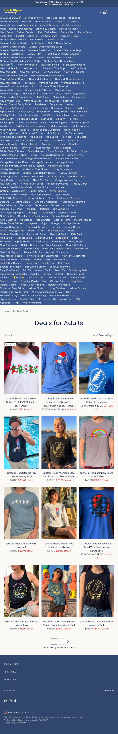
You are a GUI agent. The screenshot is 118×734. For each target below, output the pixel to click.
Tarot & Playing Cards (12, 230)
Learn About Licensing (33, 295)
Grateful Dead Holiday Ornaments (55, 57)
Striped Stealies (26, 32)
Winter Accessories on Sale (47, 292)
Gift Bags (32, 212)
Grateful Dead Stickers (12, 46)
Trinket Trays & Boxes (12, 151)
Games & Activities (37, 227)
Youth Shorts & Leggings (46, 129)
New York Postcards (40, 79)
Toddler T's (6, 126)
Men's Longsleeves (72, 25)
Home (7, 311)
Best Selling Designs (11, 263)
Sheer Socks (43, 111)
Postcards (25, 205)
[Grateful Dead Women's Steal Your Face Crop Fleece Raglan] (59, 442)
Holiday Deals (75, 281)
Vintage (55, 223)
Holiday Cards (80, 183)
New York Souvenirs (51, 245)
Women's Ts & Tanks (66, 21)
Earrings (33, 108)
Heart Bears (6, 32)
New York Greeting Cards (69, 79)
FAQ (77, 299)
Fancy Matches (36, 151)
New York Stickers (10, 82)
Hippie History (8, 299)
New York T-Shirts (10, 68)
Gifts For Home (62, 219)
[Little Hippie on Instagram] (10, 701)
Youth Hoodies (43, 21)
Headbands (79, 115)
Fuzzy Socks (60, 111)
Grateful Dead (27, 299)
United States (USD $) (17, 712)
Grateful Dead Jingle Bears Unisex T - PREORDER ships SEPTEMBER (21, 402)
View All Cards (44, 187)
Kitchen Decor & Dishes (13, 155)
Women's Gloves (32, 100)
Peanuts (25, 259)
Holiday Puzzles (77, 288)
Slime (41, 230)
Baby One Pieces (55, 17)
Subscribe (108, 690)
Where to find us (31, 302)
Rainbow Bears (49, 36)
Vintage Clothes (72, 223)
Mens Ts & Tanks (48, 25)
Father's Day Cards (57, 183)
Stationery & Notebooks (13, 274)
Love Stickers (62, 194)
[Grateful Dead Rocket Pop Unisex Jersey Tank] (21, 442)
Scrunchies (62, 115)
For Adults (29, 82)
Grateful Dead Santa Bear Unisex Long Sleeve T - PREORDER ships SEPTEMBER (59, 402)
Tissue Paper (48, 212)
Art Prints (72, 151)
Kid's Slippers (54, 133)
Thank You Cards (42, 180)
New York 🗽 (7, 64)
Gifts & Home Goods (59, 43)
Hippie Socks (7, 111)
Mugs (84, 151)
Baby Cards (6, 180)
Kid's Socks (52, 136)
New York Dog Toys (24, 140)
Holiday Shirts (35, 288)
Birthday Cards (56, 176)
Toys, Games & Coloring (13, 136)
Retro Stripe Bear (47, 32)
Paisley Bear (68, 32)
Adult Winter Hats (10, 100)
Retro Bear (64, 263)
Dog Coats (80, 136)
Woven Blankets (8, 144)
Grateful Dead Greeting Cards (45, 46)
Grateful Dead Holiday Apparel (62, 54)
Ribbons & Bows (68, 212)
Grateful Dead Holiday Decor (39, 173)
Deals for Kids (35, 277)
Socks (68, 108)
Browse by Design (46, 28)
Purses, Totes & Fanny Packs (15, 104)
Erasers (55, 205)
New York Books (51, 71)
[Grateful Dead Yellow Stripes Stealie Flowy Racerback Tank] (59, 591)
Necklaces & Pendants (12, 108)
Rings (45, 108)
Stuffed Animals (74, 133)
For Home (73, 140)
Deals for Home (8, 281)
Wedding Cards (77, 176)
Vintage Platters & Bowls (38, 158)
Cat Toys (43, 140)
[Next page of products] (68, 642)
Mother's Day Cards (32, 183)
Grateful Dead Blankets (13, 50)
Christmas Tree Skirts (35, 169)
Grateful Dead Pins (39, 50)
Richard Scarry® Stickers (13, 194)
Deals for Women (56, 277)
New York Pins (31, 248)
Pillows (33, 155)
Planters (25, 147)
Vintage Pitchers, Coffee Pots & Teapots (22, 165)
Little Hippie (26, 717)
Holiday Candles (56, 288)
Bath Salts (46, 118)
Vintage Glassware (10, 158)
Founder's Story (8, 295)
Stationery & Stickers (68, 198)
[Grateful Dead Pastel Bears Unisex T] (21, 513)
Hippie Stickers (37, 190)
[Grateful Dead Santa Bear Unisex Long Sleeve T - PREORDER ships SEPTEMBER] (59, 368)
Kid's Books (36, 136)
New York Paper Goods (13, 79)
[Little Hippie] (13, 11)
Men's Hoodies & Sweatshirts (16, 28)
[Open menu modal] (112, 11)
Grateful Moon (55, 39)
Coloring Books (71, 227)
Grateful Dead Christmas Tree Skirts (20, 61)
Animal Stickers (58, 190)
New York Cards (9, 183)
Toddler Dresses (80, 126)
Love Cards (23, 180)
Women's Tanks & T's (72, 82)
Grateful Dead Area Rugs (67, 50)
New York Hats (32, 68)
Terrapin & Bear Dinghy (13, 39)
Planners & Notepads (45, 201)
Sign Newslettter (62, 299)
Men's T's (60, 270)
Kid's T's (26, 270)
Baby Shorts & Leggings (54, 122)
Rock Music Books (36, 234)
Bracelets (56, 108)
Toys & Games (8, 219)
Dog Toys (5, 140)
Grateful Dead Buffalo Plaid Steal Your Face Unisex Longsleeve (97, 547)
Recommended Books (62, 295)
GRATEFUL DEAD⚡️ (10, 17)
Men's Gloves (52, 100)
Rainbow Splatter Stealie (13, 43)
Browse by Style (34, 17)
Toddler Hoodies (9, 21)
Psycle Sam (84, 32)
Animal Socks (25, 111)
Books (31, 230)
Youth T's (24, 129)
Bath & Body (7, 118)
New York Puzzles (29, 71)
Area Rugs (47, 144)
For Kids (73, 118)
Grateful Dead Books (11, 54)
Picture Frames (41, 147)
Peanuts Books (24, 237)
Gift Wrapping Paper (11, 212)
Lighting (61, 144)
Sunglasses (56, 104)
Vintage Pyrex (75, 155)
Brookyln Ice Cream (35, 266)
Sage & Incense (62, 147)
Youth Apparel (8, 129)
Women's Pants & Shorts (38, 90)
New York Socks (77, 68)
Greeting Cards (8, 176)
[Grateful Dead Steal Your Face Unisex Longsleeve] (96, 368)
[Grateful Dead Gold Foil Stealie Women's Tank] (96, 591)
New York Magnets (74, 71)
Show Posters (55, 151)
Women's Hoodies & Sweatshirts (18, 25)
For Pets (66, 136)
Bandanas (40, 104)
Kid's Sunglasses (9, 133)
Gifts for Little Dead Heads (33, 216)
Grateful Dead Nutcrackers (59, 61)
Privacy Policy (10, 723)
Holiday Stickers (35, 198)
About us (5, 302)
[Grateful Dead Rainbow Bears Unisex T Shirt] (96, 442)
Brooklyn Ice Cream (74, 64)
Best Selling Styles (60, 266)
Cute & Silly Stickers (11, 198)
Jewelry (70, 104)
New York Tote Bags (54, 68)
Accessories (79, 97)
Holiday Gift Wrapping (32, 284)
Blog (68, 292)
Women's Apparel (48, 82)
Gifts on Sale (57, 281)
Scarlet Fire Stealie (26, 36)
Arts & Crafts (70, 205)
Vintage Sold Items (58, 165)
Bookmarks (41, 205)
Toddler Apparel (80, 122)
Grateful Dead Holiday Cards (16, 57)
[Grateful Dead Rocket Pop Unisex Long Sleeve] (59, 513)
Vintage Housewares (52, 155)
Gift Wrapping (61, 208)
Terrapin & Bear (69, 36)
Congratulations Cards (68, 180)
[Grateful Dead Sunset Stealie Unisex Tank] (21, 591)
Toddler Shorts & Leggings (30, 126)
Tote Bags (31, 208)
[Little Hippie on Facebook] (6, 701)
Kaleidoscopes (56, 230)
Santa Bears (37, 43)
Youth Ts (26, 21)
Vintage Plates (65, 162)
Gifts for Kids (7, 216)
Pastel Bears (36, 39)
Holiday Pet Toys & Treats (14, 292)
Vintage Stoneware (42, 162)
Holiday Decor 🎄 (10, 169)
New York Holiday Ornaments (47, 75)
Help (16, 302)
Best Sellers (60, 259)
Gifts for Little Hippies (63, 216)
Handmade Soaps (27, 118)
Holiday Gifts (34, 54)
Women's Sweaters (10, 90)
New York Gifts (8, 71)
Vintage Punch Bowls (66, 158)
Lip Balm (60, 118)
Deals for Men (77, 277)
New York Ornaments (73, 255)
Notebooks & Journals (73, 201)
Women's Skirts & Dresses (53, 86)
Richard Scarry (42, 259)
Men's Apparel (30, 93)
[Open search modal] (99, 11)
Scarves (67, 100)
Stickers (59, 187)
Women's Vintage (9, 93)
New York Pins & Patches (14, 75)
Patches (44, 208)
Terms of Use (23, 723)
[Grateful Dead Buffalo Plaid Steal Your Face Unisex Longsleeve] (96, 513)
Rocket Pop (6, 36)
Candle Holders (8, 147)
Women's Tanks (43, 270)
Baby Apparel (7, 122)
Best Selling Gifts (78, 270)
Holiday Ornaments (62, 169)
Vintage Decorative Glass (14, 162)
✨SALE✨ (18, 277)
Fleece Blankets (29, 144)
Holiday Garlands (9, 173)
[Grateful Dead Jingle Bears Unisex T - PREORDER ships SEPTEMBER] (21, 368)
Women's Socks (63, 90)
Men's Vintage (60, 97)
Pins (19, 208)
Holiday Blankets (68, 173)
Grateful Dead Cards (32, 176)
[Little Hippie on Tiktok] (15, 701)
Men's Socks (42, 97)
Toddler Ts (74, 17)
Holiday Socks (8, 115)
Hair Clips (47, 115)
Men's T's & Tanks (51, 93)
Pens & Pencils (8, 205)
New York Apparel (27, 64)
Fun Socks (81, 108)
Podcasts (44, 299)
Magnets (32, 223)
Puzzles (56, 227)
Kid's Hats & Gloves (32, 133)
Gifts (50, 198)
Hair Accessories (28, 115)
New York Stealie (68, 28)
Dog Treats (58, 140)
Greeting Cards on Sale (34, 281)
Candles (73, 144)
